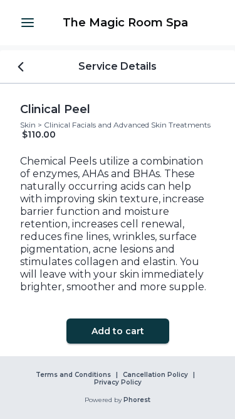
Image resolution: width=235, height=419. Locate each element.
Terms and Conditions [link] (73, 375)
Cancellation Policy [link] (155, 375)
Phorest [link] (136, 400)
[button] (27, 22)
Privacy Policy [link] (118, 382)
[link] (125, 22)
